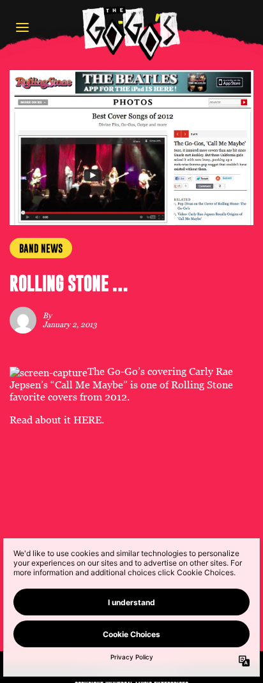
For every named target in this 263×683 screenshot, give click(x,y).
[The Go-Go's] (131, 33)
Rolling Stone (202, 385)
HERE (87, 420)
